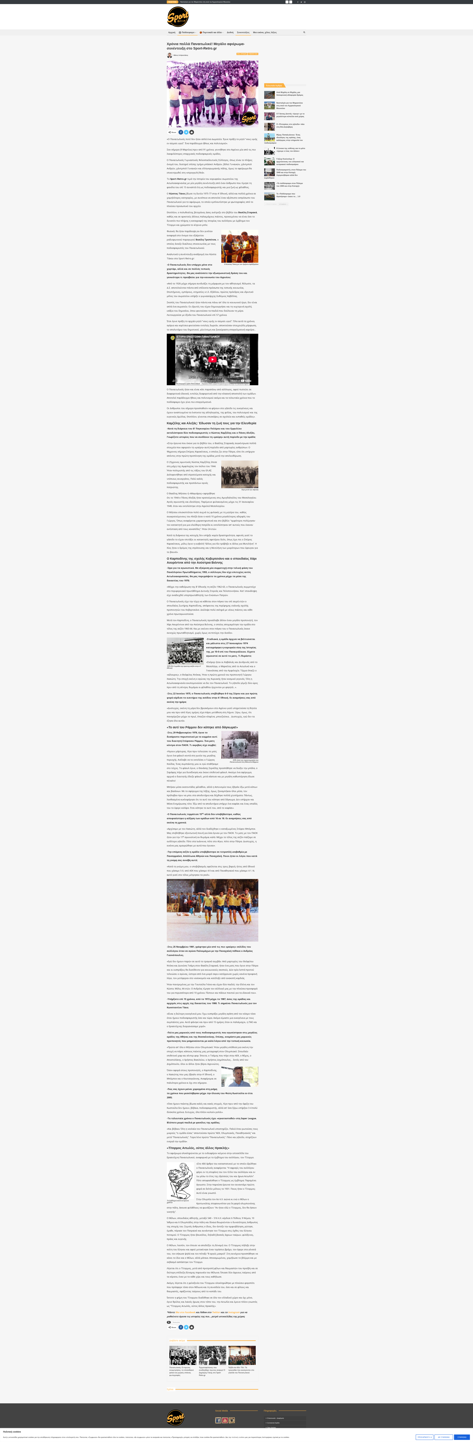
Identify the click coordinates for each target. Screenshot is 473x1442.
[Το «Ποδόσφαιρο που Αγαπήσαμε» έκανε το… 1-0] (269, 196)
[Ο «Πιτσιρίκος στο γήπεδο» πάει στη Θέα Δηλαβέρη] (269, 127)
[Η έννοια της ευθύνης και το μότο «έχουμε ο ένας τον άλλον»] (269, 151)
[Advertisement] (261, 16)
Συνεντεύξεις (243, 32)
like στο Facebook (185, 1312)
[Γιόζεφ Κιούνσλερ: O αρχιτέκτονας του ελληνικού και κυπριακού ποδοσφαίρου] (269, 161)
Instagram (234, 1312)
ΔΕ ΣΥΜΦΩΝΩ (443, 1437)
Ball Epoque (241, 54)
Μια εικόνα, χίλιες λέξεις (265, 32)
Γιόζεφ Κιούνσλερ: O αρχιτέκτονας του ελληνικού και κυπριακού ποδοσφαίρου (290, 161)
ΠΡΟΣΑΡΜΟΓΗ (424, 1437)
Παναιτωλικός (176, 1322)
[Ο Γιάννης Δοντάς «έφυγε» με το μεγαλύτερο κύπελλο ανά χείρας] (269, 116)
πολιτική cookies (238, 1437)
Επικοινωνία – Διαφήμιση (275, 1418)
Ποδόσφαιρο (188, 32)
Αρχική (171, 32)
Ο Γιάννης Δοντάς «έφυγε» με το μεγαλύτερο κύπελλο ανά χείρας (203, 2)
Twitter (216, 1312)
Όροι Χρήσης (271, 1427)
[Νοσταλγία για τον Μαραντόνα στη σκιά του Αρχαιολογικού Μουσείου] (269, 105)
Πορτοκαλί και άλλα (212, 32)
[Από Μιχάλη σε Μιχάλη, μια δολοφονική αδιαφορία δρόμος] (269, 95)
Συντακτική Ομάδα (273, 1423)
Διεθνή (230, 32)
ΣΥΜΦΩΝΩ (462, 1437)
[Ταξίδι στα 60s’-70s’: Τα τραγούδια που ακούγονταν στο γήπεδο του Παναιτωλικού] (242, 1355)
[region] (236, 1435)
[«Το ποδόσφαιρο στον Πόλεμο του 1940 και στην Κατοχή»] (269, 186)
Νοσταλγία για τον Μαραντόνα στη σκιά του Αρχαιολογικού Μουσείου (289, 105)
